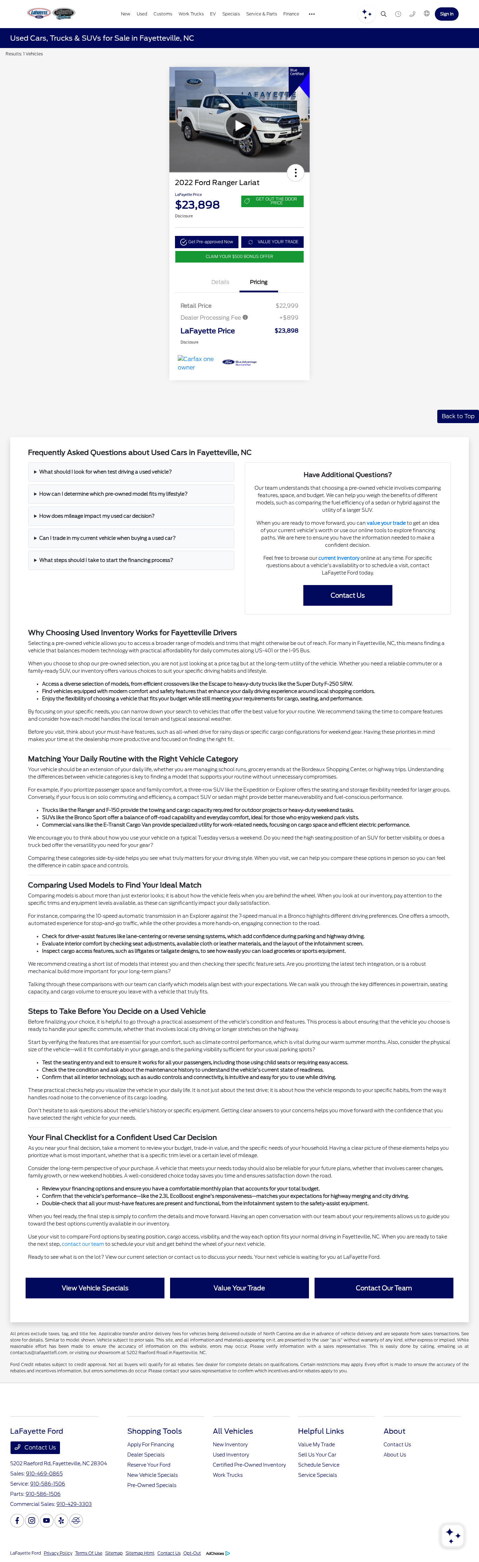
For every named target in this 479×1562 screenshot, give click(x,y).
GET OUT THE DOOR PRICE (276, 201)
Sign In (446, 13)
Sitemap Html (140, 1553)
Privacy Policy (58, 1553)
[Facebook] (17, 1521)
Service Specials (317, 1475)
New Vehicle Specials (152, 1475)
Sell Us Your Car (317, 1455)
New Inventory (230, 1444)
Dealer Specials (145, 1455)
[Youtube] (47, 1521)
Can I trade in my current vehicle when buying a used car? (107, 538)
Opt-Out (192, 1553)
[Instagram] (32, 1521)
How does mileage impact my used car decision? (97, 516)
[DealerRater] (76, 1521)
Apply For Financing (150, 1444)
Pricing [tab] (259, 282)
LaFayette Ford (25, 1553)
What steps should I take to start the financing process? (106, 560)
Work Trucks (228, 1475)
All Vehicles (233, 1431)
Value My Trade (316, 1444)
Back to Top (458, 416)
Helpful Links (321, 1431)
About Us (395, 1455)
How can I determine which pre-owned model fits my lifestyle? (113, 494)
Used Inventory (231, 1455)
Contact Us (39, 1447)
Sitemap (114, 1553)
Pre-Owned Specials (151, 1485)
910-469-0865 (44, 1473)
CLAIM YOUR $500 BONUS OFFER (239, 256)
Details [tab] (220, 282)
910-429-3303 (74, 1504)
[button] (295, 173)
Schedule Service (318, 1465)
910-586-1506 (47, 1484)
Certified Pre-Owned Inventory (249, 1465)
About (394, 1431)
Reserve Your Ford (148, 1465)
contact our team (83, 1244)
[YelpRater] (61, 1521)
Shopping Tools (154, 1431)
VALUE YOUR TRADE (278, 241)
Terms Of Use (88, 1553)
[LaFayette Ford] (50, 14)
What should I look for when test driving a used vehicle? (105, 472)
